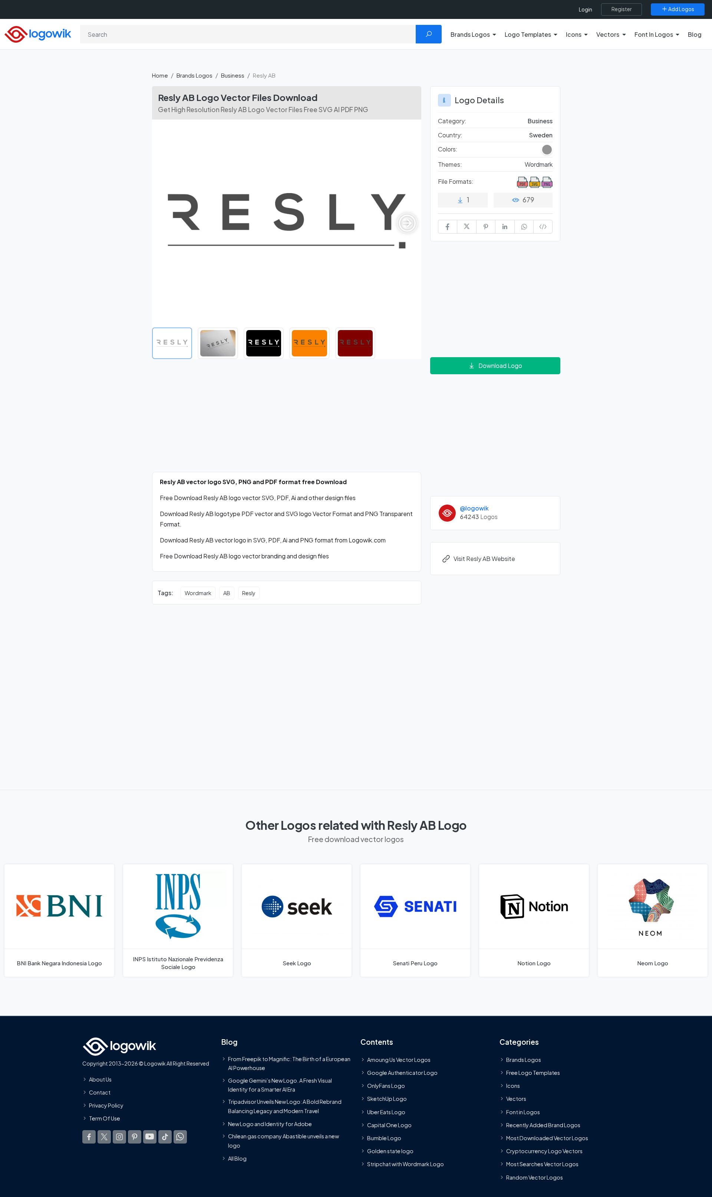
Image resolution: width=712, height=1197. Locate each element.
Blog (695, 34)
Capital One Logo (389, 1125)
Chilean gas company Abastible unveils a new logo (283, 1140)
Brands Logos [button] (470, 34)
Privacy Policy (106, 1105)
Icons (513, 1085)
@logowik (474, 508)
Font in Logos (523, 1111)
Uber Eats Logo (386, 1111)
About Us (100, 1079)
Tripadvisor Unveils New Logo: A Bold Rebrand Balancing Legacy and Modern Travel (285, 1106)
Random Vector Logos (534, 1177)
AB (226, 593)
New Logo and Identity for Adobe (270, 1124)
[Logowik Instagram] (119, 1136)
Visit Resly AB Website (484, 558)
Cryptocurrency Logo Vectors (544, 1151)
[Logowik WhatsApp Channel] (180, 1136)
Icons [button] (573, 34)
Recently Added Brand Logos (543, 1125)
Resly (249, 593)
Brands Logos (194, 75)
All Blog (237, 1158)
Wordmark (198, 593)
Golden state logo (390, 1151)
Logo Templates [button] (528, 34)
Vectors (516, 1098)
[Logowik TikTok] (165, 1136)
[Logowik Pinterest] (134, 1136)
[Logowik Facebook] (89, 1136)
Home (160, 75)
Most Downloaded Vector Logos (547, 1138)
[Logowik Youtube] (149, 1136)
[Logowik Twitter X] (104, 1136)
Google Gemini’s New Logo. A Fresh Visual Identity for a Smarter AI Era (280, 1084)
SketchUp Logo (387, 1098)
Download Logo (500, 365)
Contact (100, 1092)
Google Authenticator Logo (402, 1072)
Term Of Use (104, 1118)
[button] (407, 223)
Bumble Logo (384, 1138)
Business (232, 75)
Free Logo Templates (533, 1072)
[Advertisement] (286, 420)
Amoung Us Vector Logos (399, 1059)
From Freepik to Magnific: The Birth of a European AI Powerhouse (289, 1063)
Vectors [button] (607, 34)
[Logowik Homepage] (37, 33)
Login (585, 9)
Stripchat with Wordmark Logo (405, 1164)
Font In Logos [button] (653, 34)
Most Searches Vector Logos (542, 1164)
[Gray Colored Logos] (547, 149)
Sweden (541, 135)
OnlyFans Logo (386, 1085)
